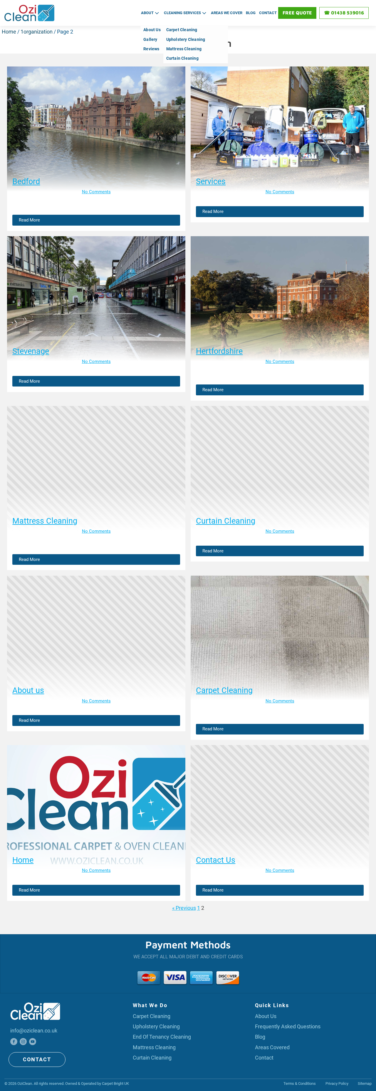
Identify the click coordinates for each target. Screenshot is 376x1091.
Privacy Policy (336, 1083)
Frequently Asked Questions (287, 1026)
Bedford (26, 181)
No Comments (96, 191)
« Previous (184, 908)
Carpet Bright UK (115, 1083)
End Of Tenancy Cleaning (162, 1037)
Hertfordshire (219, 351)
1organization (37, 32)
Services (211, 181)
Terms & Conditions (299, 1083)
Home (9, 32)
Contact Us (215, 860)
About (147, 13)
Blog (251, 13)
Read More (29, 220)
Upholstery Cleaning (185, 39)
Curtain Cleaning (182, 58)
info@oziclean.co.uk (33, 1030)
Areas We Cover (226, 13)
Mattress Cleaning (184, 48)
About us (28, 690)
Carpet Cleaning (181, 29)
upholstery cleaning (156, 1026)
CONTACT (37, 1059)
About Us (265, 1016)
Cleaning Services (182, 13)
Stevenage (30, 351)
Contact (268, 13)
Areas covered (272, 1047)
